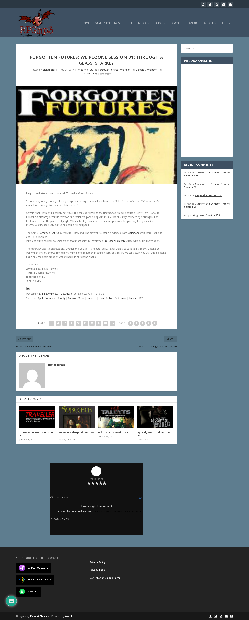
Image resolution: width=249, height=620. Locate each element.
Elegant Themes (39, 616)
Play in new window (47, 293)
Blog (158, 23)
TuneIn (133, 298)
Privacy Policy (98, 562)
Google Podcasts (39, 579)
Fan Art (193, 23)
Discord (176, 23)
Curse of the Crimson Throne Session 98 (207, 205)
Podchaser (120, 298)
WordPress (71, 616)
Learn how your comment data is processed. (118, 511)
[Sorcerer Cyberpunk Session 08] (77, 417)
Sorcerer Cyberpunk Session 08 (76, 434)
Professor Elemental (115, 240)
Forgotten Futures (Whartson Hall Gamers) (121, 69)
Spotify (61, 298)
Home (86, 23)
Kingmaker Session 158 (206, 215)
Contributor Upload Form (105, 577)
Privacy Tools (97, 570)
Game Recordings (107, 23)
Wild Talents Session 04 (113, 432)
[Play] (28, 289)
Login (226, 23)
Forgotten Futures (87, 69)
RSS (141, 298)
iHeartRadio (105, 298)
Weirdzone (133, 232)
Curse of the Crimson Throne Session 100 (207, 174)
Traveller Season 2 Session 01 (36, 434)
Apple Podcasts (46, 298)
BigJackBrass (50, 69)
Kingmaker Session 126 (208, 195)
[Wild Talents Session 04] (116, 417)
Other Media (137, 23)
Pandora (91, 298)
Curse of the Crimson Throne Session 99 (207, 185)
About (208, 23)
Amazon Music (76, 298)
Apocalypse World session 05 (153, 434)
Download (66, 293)
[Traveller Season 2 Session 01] (37, 417)
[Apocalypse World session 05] (155, 417)
